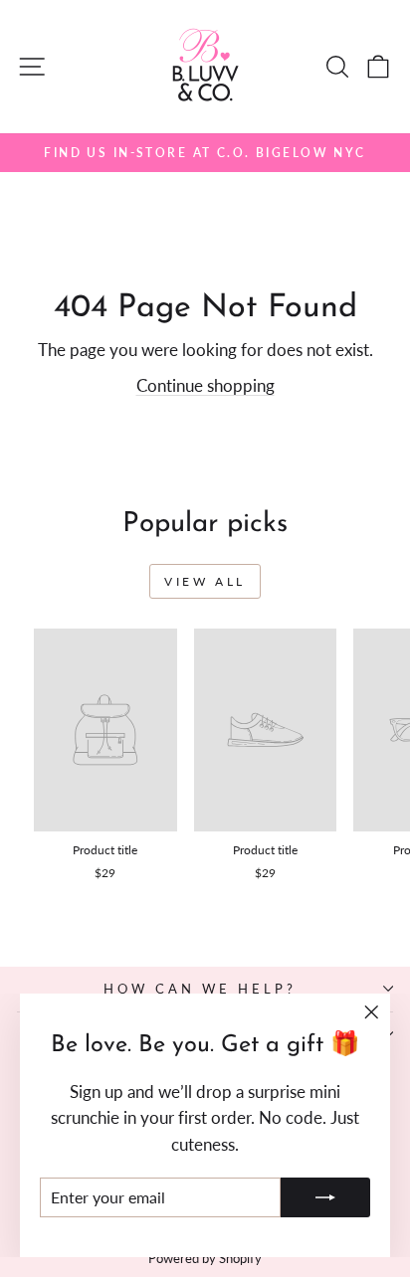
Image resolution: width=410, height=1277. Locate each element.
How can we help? (200, 989)
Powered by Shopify (205, 1258)
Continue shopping (205, 386)
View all (205, 581)
